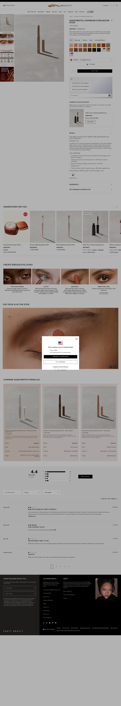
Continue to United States (60, 356)
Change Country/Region (60, 366)
